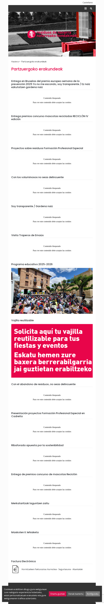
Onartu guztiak (57, 593)
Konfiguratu (92, 593)
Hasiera (15, 61)
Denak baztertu (75, 593)
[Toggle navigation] (85, 8)
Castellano (88, 2)
